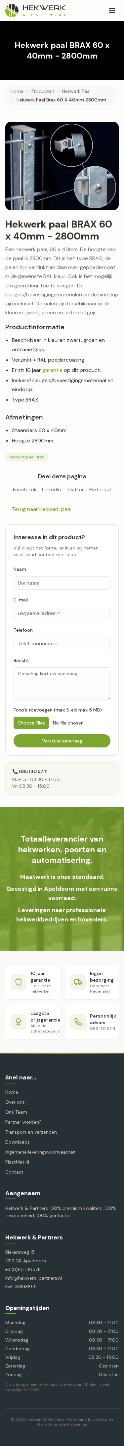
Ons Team (16, 1112)
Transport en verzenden (31, 1132)
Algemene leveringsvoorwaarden (40, 1152)
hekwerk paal (76, 91)
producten (42, 91)
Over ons (15, 1102)
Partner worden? (23, 1122)
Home (17, 91)
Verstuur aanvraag (62, 741)
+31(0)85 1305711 (22, 1269)
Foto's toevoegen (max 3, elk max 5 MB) (58, 710)
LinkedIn (51, 489)
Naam (20, 569)
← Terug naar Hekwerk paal (38, 509)
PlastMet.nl (17, 1162)
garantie (52, 370)
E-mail (21, 600)
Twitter (75, 489)
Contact (14, 1172)
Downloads (17, 1142)
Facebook (25, 489)
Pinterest (100, 489)
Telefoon (23, 630)
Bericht (21, 660)
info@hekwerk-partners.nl (33, 1278)
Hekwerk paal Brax (26, 457)
